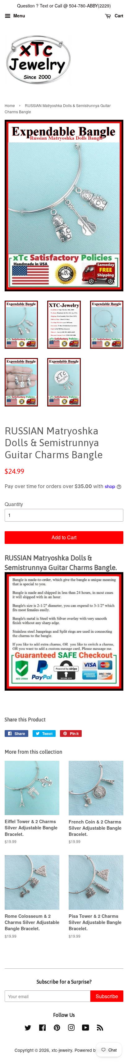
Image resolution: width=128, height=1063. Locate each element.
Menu (18, 15)
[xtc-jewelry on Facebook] (42, 1028)
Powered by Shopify (94, 1050)
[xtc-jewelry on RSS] (100, 1028)
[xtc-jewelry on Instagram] (71, 1028)
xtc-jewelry (62, 1050)
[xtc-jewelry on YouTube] (85, 1028)
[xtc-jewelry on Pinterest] (56, 1028)
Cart (118, 15)
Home (10, 105)
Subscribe (107, 996)
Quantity (14, 504)
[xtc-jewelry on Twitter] (28, 1028)
